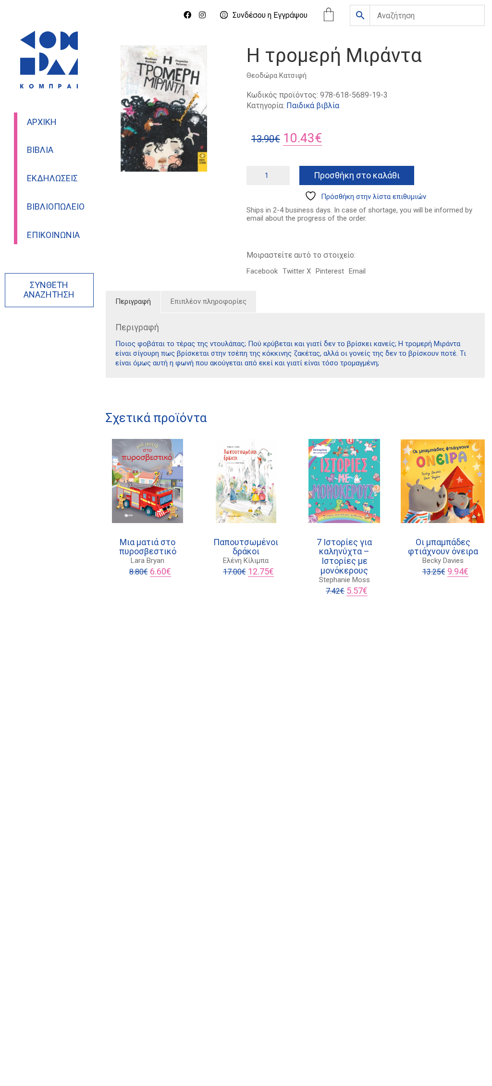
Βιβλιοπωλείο (56, 207)
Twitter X (297, 271)
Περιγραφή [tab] (133, 301)
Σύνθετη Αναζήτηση (49, 290)
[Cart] (328, 15)
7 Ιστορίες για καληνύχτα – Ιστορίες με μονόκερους (344, 556)
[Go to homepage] (49, 59)
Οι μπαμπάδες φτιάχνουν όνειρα (443, 547)
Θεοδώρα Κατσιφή (276, 75)
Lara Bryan (147, 560)
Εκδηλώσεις (52, 178)
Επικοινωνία (53, 235)
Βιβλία (40, 150)
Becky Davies (443, 560)
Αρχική (42, 122)
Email (357, 271)
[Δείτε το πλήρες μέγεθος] (118, 60)
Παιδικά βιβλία (312, 105)
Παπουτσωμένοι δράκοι (245, 547)
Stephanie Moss (344, 579)
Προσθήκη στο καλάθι (357, 175)
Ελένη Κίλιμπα (246, 560)
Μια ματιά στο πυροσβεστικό (147, 547)
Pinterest (330, 271)
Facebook (262, 271)
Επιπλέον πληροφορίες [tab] (208, 301)
